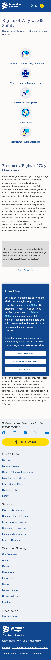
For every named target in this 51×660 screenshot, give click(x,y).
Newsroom (8, 572)
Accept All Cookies (25, 369)
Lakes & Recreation (12, 540)
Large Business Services (14, 522)
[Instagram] (14, 433)
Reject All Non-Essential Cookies (25, 361)
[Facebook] (3, 433)
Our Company (9, 554)
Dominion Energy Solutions (16, 516)
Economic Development (14, 534)
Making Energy (10, 590)
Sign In (6, 460)
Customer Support (10, 616)
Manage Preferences (25, 353)
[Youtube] (47, 433)
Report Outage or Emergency (17, 472)
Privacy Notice (30, 305)
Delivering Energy (11, 596)
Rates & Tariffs (9, 490)
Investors (7, 578)
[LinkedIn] (25, 433)
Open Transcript (25, 270)
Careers (6, 566)
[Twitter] (36, 433)
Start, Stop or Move (12, 484)
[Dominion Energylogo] (11, 5)
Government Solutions (14, 528)
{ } (14, 630)
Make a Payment (11, 466)
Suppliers (7, 584)
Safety (5, 496)
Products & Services (13, 510)
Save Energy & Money (14, 478)
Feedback (7, 602)
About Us (7, 560)
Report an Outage (28, 442)
